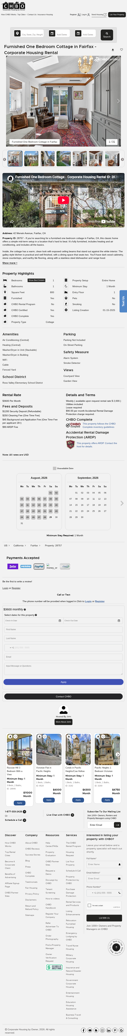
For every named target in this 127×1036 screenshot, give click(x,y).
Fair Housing (31, 888)
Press (28, 867)
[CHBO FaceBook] (83, 1030)
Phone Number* (93, 887)
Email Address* (93, 873)
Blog (27, 860)
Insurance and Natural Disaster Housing (73, 971)
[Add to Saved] (15, 736)
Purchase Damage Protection (71, 892)
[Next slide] (118, 754)
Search (107, 36)
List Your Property (117, 15)
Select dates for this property (19, 615)
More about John (63, 722)
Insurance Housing (45, 15)
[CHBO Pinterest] (114, 1030)
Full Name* (91, 858)
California (19, 545)
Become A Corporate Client (10, 864)
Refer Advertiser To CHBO (52, 926)
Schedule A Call (73, 870)
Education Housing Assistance (71, 1005)
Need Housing (98, 15)
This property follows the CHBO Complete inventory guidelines (99, 425)
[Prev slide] (9, 754)
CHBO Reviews (32, 849)
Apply (63, 682)
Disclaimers (30, 900)
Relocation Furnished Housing (71, 923)
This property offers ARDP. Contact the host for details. (97, 445)
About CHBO (31, 843)
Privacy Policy (32, 894)
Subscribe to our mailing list (103, 811)
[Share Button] (113, 50)
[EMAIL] (117, 825)
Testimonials (31, 882)
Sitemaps (29, 915)
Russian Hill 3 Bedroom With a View (14, 771)
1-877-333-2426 (14, 811)
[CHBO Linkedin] (108, 1030)
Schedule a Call (14, 819)
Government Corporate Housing (72, 983)
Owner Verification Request (51, 957)
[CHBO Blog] (96, 1030)
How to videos (53, 898)
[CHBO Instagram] (102, 1030)
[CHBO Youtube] (89, 1030)
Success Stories (32, 854)
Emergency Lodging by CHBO (71, 936)
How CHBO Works (8, 15)
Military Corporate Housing (71, 958)
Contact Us (32, 15)
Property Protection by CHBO (72, 880)
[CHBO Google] (121, 1030)
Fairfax (35, 545)
